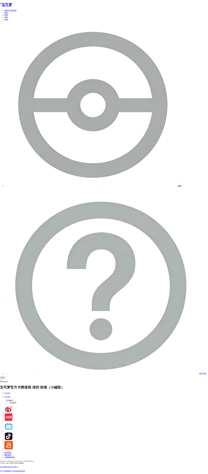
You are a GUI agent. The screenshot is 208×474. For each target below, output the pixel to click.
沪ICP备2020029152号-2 (9, 467)
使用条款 (7, 453)
